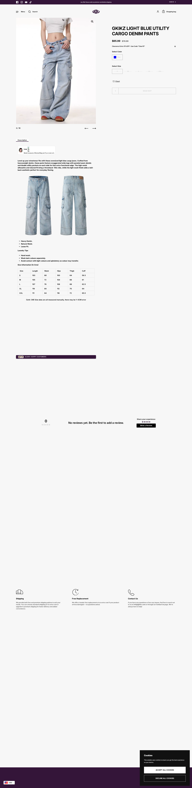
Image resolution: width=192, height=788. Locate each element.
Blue (118, 57)
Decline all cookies (165, 778)
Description (22, 140)
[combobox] (9, 782)
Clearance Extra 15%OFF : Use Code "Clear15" (128, 46)
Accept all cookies (165, 770)
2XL (160, 71)
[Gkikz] (96, 11)
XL (149, 71)
